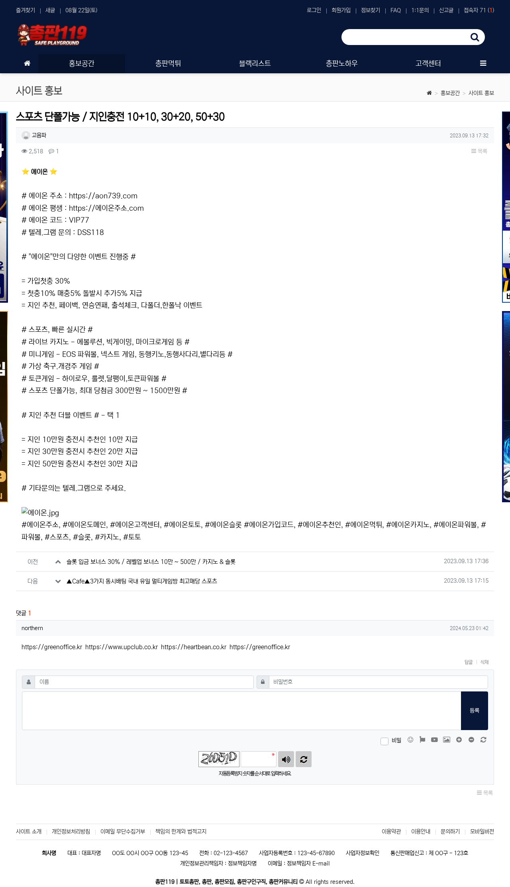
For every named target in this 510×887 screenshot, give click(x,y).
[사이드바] (483, 63)
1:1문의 (420, 10)
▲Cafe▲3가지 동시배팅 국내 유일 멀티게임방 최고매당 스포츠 (142, 581)
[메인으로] (27, 63)
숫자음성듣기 (286, 759)
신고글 (446, 10)
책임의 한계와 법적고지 (180, 831)
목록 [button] (481, 151)
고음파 (38, 135)
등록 (474, 710)
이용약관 (391, 831)
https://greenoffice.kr (52, 647)
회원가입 (341, 10)
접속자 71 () (479, 10)
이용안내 (420, 831)
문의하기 (450, 831)
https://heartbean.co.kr (193, 647)
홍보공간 (450, 93)
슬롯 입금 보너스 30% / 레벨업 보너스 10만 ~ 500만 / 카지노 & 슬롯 (151, 561)
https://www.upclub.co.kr (121, 647)
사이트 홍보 (481, 93)
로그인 (314, 10)
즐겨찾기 (25, 10)
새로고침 (304, 759)
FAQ (395, 10)
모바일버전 (482, 831)
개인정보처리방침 (71, 831)
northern (32, 628)
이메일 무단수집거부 (122, 831)
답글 (469, 662)
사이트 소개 (28, 831)
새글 (50, 10)
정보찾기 (370, 10)
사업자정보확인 (362, 853)
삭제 (484, 662)
